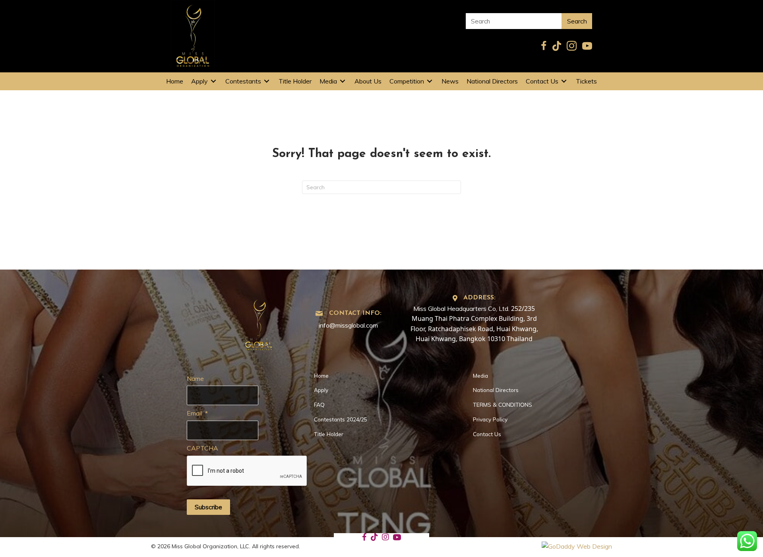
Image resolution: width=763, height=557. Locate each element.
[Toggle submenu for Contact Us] (564, 81)
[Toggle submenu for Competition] (429, 81)
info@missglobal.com (348, 325)
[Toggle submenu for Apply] (213, 81)
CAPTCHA (202, 448)
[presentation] (247, 471)
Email (197, 413)
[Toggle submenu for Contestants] (266, 81)
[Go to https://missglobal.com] (258, 322)
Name (195, 378)
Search (577, 21)
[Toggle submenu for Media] (342, 81)
